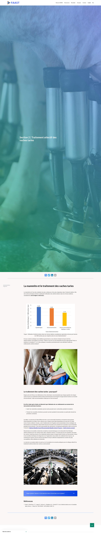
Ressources (66, 2)
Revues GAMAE (59, 2)
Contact (84, 2)
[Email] (55, 275)
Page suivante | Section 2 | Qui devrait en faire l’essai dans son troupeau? (46, 493)
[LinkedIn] (52, 275)
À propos (79, 2)
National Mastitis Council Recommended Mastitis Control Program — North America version (51, 428)
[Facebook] (45, 275)
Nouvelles (73, 2)
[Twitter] (49, 275)
